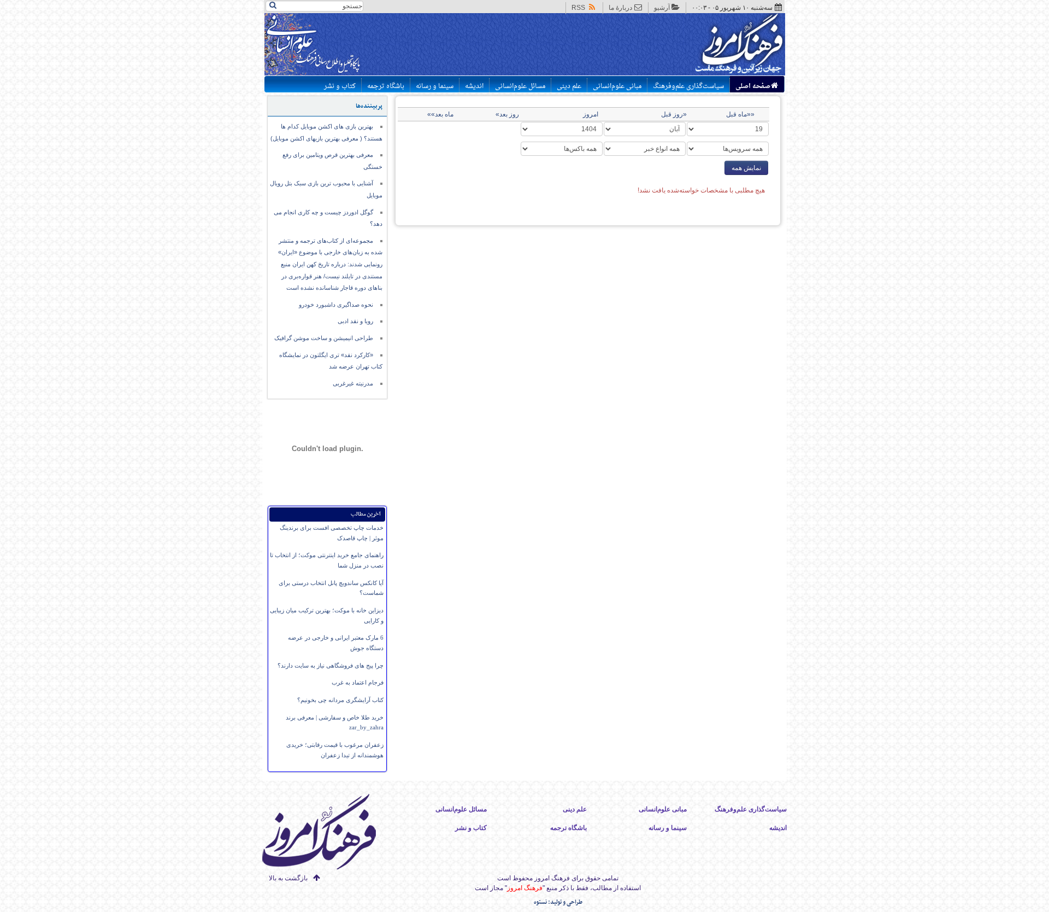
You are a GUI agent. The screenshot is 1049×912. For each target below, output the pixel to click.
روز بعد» (507, 114)
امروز (590, 114)
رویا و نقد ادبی (355, 321)
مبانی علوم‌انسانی (617, 86)
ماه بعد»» (440, 114)
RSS (578, 7)
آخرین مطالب (366, 514)
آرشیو (662, 7)
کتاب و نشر (340, 86)
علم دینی (569, 86)
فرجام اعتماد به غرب (358, 682)
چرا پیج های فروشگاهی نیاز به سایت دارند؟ (331, 665)
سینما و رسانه (434, 86)
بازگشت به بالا (288, 878)
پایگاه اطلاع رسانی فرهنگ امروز (698, 46)
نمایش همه (746, 168)
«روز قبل (674, 114)
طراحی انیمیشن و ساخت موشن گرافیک (323, 338)
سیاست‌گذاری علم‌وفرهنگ (688, 86)
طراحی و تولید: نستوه (558, 902)
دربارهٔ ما (620, 7)
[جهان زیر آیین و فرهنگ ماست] (328, 833)
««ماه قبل (740, 114)
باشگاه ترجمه (385, 86)
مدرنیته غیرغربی (353, 383)
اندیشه (474, 86)
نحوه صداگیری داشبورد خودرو (336, 304)
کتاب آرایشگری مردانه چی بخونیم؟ (340, 700)
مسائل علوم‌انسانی (520, 86)
